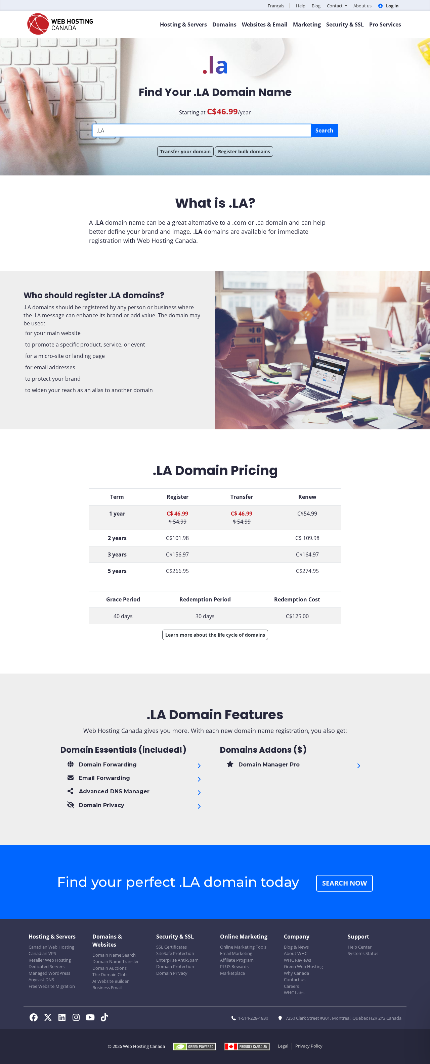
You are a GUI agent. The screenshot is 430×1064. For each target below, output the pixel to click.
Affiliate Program (237, 960)
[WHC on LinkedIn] (64, 1018)
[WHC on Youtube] (92, 1018)
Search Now (344, 883)
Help (300, 6)
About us (362, 6)
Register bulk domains (244, 151)
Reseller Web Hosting (50, 960)
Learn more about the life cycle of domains (215, 635)
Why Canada (296, 973)
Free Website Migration (52, 986)
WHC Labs (294, 993)
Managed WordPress (49, 973)
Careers (291, 986)
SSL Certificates (171, 947)
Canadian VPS (42, 953)
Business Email (107, 988)
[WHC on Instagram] (78, 1018)
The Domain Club (109, 974)
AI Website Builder (110, 981)
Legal (283, 1046)
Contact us (294, 979)
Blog (316, 6)
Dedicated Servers (46, 966)
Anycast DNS (41, 979)
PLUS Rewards (234, 966)
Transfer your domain (185, 151)
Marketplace (232, 973)
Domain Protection (175, 966)
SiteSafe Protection (175, 953)
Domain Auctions (109, 968)
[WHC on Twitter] (50, 1018)
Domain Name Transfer (115, 961)
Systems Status (363, 953)
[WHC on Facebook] (36, 1018)
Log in (392, 6)
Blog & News (296, 947)
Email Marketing (236, 953)
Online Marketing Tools (243, 947)
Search (324, 130)
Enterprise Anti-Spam (177, 960)
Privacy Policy (308, 1046)
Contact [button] (335, 6)
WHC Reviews (297, 960)
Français (276, 6)
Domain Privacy (171, 973)
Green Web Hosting (303, 966)
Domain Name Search (114, 955)
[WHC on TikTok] (105, 1018)
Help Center (360, 947)
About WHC (295, 953)
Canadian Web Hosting (51, 947)
